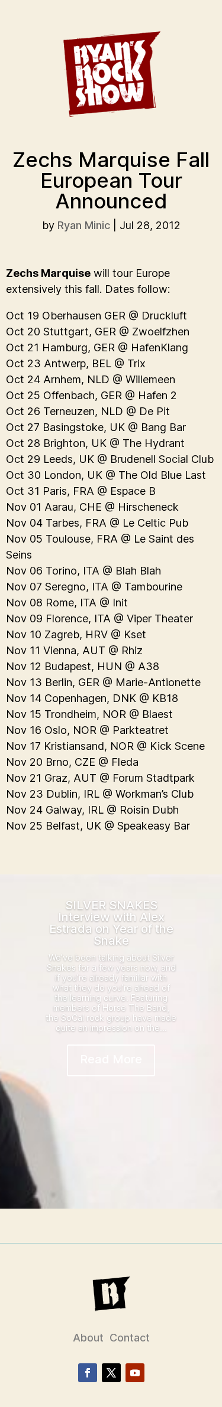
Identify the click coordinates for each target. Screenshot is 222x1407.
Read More (111, 1059)
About (88, 1337)
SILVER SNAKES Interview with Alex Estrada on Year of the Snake (111, 923)
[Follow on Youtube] (135, 1372)
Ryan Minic (83, 225)
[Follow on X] (111, 1372)
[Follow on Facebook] (87, 1372)
